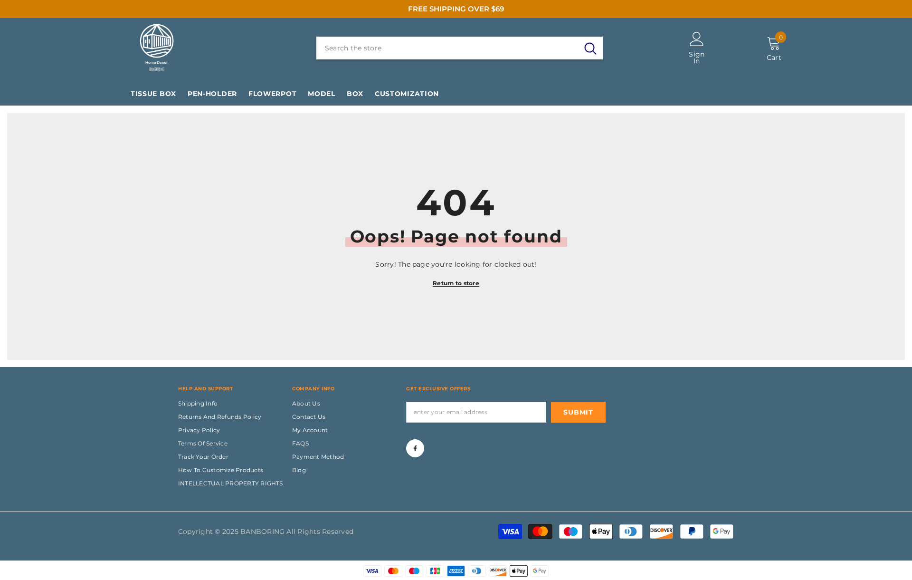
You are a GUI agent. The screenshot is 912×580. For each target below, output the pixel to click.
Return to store (456, 283)
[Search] (459, 48)
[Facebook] (415, 448)
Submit (578, 412)
